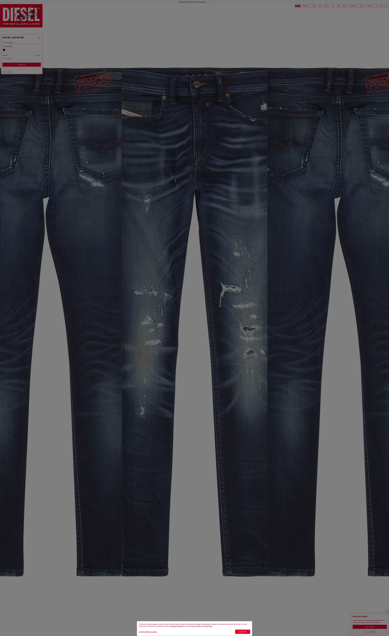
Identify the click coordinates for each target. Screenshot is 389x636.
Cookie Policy (208, 626)
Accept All (242, 632)
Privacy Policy (196, 626)
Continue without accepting (148, 632)
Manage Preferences (177, 626)
